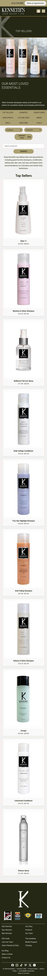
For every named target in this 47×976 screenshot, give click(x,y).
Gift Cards (6, 938)
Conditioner (39, 112)
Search (23, 151)
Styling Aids (23, 118)
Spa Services (7, 930)
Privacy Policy (33, 969)
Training (28, 945)
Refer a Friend (7, 954)
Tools (39, 123)
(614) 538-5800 (17, 3)
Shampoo (23, 112)
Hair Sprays (8, 118)
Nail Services (7, 933)
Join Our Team (7, 942)
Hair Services (7, 926)
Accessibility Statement (26, 971)
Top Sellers (7, 112)
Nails (7, 123)
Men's (39, 118)
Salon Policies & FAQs (10, 945)
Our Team (29, 933)
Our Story (28, 926)
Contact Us (6, 958)
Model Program (31, 942)
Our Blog (5, 951)
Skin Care (23, 123)
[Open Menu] (43, 11)
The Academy (30, 938)
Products (28, 930)
